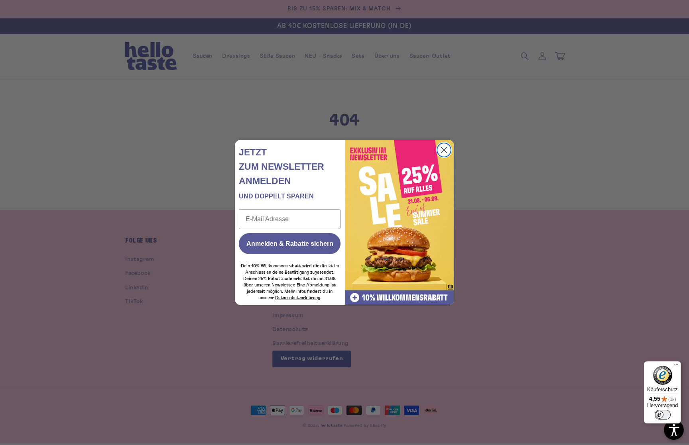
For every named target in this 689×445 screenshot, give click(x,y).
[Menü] (676, 366)
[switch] (663, 415)
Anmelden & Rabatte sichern (289, 243)
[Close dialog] (444, 150)
